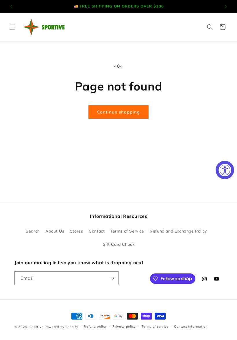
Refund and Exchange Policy (178, 231)
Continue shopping (118, 112)
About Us (54, 231)
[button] (12, 27)
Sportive (36, 327)
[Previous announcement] (11, 6)
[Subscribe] (111, 278)
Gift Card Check (119, 244)
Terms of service (155, 326)
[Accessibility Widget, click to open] (225, 170)
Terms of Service (127, 231)
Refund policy (95, 326)
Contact (97, 231)
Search (33, 231)
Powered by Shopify (61, 327)
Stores (76, 231)
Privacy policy (124, 326)
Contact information (190, 326)
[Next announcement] (225, 6)
